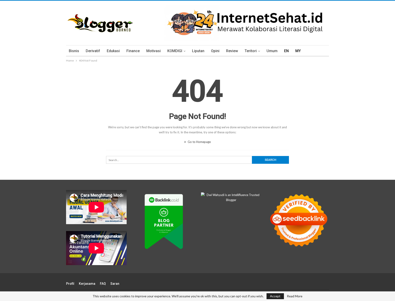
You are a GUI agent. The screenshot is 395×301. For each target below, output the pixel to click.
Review (232, 51)
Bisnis (74, 51)
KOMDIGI (174, 51)
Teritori (251, 51)
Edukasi (113, 51)
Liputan (198, 51)
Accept (275, 296)
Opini (215, 51)
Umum (272, 51)
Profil (70, 283)
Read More (294, 296)
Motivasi (153, 51)
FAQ (103, 283)
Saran (114, 283)
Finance (133, 51)
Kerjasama (87, 283)
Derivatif (93, 51)
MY (298, 51)
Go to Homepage (199, 142)
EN (286, 51)
